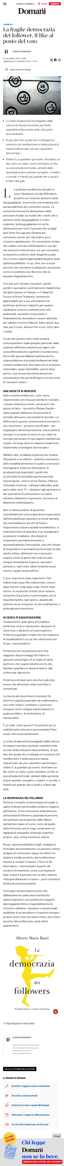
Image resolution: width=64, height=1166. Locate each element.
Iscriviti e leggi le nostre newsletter (30, 1085)
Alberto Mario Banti (21, 51)
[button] (51, 60)
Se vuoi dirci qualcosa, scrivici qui (29, 1124)
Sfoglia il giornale (25, 4)
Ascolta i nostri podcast (24, 1095)
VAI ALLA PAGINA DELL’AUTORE (20, 1069)
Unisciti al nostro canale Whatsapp (30, 1105)
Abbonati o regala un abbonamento (30, 1114)
